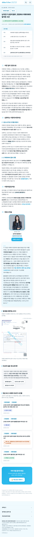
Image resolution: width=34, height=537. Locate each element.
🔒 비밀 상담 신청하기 (17, 479)
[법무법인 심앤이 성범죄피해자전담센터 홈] (9, 2)
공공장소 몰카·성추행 (19, 381)
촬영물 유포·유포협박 (9, 385)
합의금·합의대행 (26, 204)
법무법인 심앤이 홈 (17, 512)
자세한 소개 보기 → (17, 239)
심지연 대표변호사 (27, 24)
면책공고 (17, 507)
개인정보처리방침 (17, 516)
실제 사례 (5, 7)
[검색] (26, 2)
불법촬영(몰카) (24, 179)
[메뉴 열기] (30, 2)
